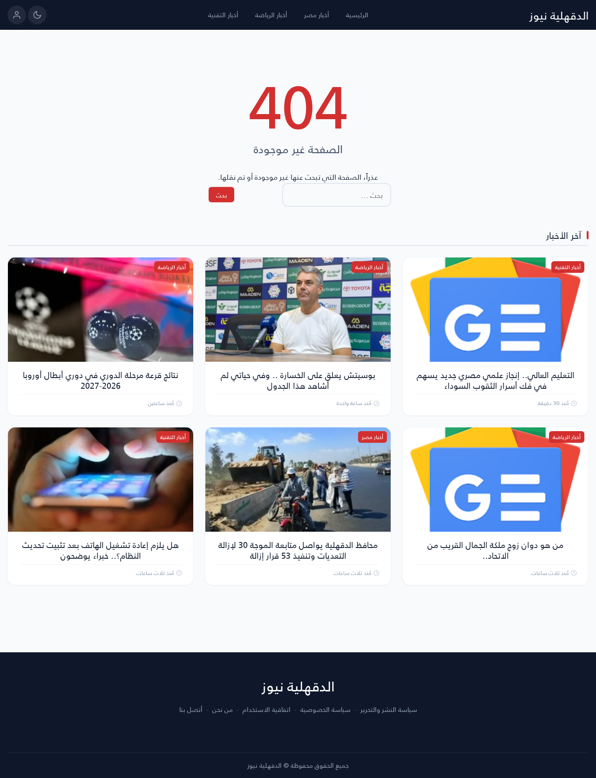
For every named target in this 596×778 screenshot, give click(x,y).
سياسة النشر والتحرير (388, 709)
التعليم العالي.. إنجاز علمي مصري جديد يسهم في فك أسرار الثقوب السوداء (496, 379)
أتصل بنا (191, 709)
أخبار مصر (316, 14)
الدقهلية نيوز (559, 15)
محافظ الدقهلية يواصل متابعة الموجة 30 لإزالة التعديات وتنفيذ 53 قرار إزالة (298, 549)
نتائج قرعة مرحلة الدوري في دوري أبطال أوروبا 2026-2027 (100, 379)
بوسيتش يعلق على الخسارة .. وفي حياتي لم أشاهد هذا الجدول (298, 379)
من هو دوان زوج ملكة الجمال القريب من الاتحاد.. (495, 549)
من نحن (222, 709)
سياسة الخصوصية (325, 709)
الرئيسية (357, 14)
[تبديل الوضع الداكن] (37, 15)
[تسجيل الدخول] (16, 15)
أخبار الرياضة (271, 14)
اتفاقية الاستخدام (267, 709)
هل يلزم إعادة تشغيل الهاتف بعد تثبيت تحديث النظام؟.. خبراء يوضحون (100, 549)
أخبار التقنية (223, 14)
